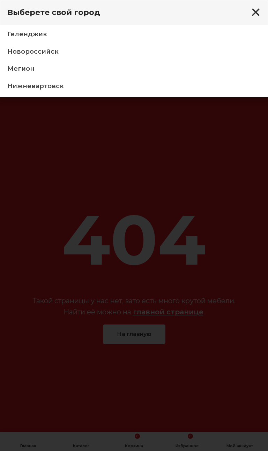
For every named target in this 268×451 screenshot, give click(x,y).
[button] (256, 12)
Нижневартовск (35, 86)
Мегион (21, 68)
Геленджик (27, 34)
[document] (134, 225)
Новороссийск (33, 51)
